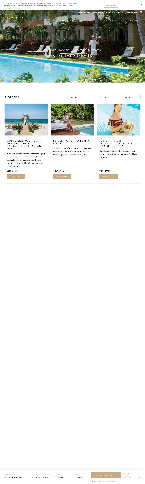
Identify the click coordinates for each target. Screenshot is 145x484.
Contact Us (16, 176)
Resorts (66, 20)
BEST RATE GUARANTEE (104, 481)
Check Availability (106, 475)
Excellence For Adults (107, 20)
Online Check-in (98, 12)
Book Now (62, 176)
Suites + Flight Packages (127, 475)
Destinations (87, 20)
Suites (124, 20)
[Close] (141, 4)
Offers (75, 20)
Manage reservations (84, 12)
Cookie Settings (111, 5)
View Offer (12, 171)
